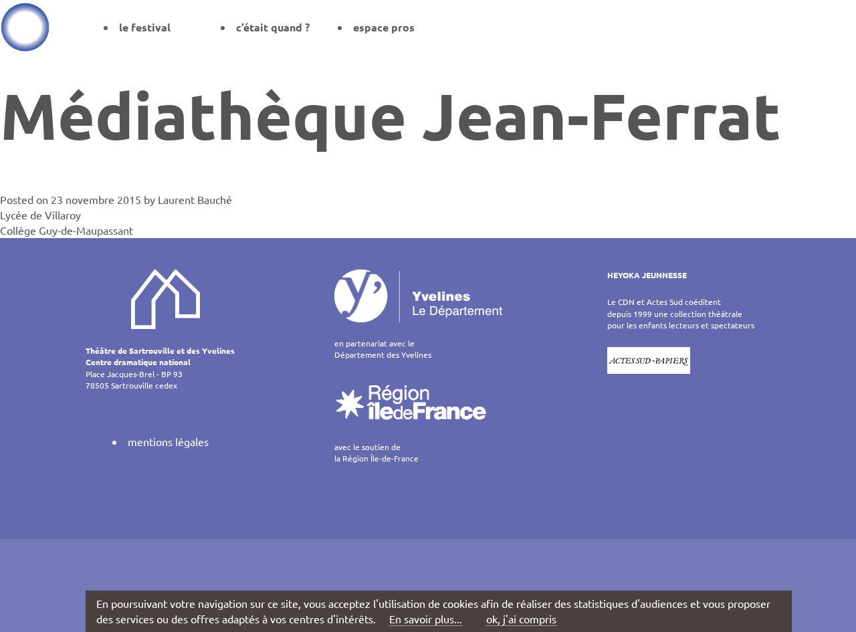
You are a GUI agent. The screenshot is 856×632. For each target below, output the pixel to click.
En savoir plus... (425, 618)
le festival (145, 27)
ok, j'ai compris (521, 618)
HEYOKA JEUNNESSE (647, 275)
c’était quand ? (273, 27)
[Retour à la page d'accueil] (25, 27)
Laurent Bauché (195, 199)
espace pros (384, 27)
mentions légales (168, 441)
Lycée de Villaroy (40, 214)
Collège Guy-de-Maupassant (66, 230)
